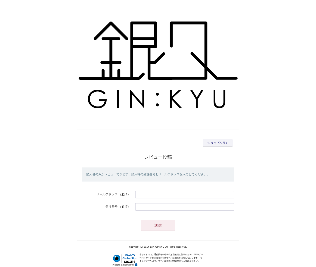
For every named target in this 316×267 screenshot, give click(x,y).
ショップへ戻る (217, 143)
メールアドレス (107, 194)
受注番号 (111, 206)
